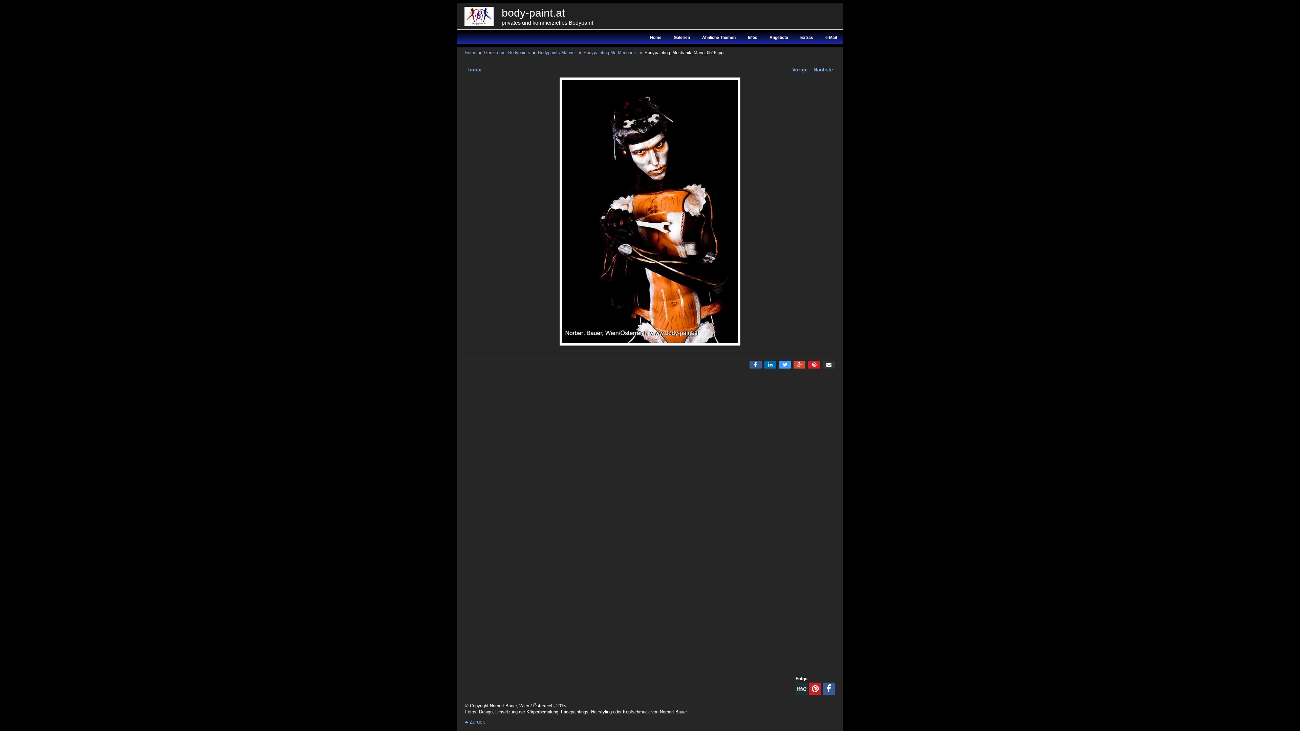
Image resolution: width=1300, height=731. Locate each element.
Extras (806, 37)
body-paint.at (533, 13)
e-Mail (831, 37)
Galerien (682, 37)
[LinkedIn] (770, 365)
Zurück (476, 722)
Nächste (823, 69)
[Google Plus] (799, 365)
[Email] (829, 365)
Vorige (799, 69)
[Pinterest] (814, 365)
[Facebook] (755, 365)
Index (474, 69)
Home (656, 37)
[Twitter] (785, 365)
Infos (752, 37)
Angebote (779, 37)
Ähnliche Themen (719, 37)
